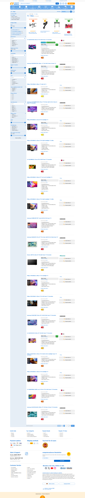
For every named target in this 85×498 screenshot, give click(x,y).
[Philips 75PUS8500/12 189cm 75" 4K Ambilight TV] (33, 283)
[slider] (11, 27)
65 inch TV (61, 434)
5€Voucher (62, 460)
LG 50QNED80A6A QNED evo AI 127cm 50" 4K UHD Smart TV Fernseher (42, 389)
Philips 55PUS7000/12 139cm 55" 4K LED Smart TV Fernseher (40, 296)
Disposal (28, 478)
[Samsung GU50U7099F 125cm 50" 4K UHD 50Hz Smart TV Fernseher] (33, 322)
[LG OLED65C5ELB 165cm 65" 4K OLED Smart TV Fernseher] (33, 47)
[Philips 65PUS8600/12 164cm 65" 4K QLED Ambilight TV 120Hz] (33, 206)
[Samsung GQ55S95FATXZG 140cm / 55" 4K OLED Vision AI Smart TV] (33, 71)
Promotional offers (14, 475)
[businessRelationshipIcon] (61, 3)
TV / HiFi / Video (13, 13)
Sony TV (44, 433)
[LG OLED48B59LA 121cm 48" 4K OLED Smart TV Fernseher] (33, 167)
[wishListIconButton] (66, 3)
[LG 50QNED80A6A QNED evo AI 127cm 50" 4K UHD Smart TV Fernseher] (33, 397)
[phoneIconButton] (26, 453)
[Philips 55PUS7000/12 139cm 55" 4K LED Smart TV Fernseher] (33, 303)
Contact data (29, 476)
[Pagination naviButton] (59, 426)
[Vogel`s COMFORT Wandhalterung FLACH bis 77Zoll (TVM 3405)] (57, 25)
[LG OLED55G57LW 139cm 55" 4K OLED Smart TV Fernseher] (33, 340)
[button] (60, 4)
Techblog (12, 434)
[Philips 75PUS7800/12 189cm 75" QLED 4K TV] (33, 91)
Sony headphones (46, 436)
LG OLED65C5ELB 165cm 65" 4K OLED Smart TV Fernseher (39, 39)
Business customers (14, 476)
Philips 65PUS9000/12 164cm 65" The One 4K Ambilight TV (39, 177)
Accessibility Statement (31, 472)
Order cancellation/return (16, 472)
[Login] (63, 3)
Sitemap (12, 433)
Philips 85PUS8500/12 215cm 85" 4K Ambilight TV (37, 119)
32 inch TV (61, 433)
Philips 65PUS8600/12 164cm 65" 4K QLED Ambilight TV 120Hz (40, 199)
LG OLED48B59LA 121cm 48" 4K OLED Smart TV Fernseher (39, 159)
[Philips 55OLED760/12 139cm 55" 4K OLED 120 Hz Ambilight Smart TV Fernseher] (33, 361)
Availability (13, 471)
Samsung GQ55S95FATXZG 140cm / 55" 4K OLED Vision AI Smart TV (41, 63)
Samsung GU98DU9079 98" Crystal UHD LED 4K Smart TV (39, 218)
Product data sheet (44, 55)
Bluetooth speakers (30, 434)
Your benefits (13, 467)
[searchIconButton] (57, 3)
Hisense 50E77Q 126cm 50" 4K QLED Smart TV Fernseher (39, 254)
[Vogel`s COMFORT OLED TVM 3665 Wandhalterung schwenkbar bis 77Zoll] (33, 25)
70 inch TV (61, 436)
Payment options (14, 468)
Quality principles (30, 474)
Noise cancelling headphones (32, 436)
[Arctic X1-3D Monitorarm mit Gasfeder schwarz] (45, 25)
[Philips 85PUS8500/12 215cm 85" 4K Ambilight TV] (33, 127)
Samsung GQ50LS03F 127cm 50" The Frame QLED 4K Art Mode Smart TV (42, 237)
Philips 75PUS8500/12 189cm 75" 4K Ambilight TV (37, 275)
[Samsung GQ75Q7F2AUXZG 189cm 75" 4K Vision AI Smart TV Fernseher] (33, 414)
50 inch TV (61, 435)
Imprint (28, 467)
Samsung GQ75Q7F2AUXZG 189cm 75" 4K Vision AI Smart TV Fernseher (42, 407)
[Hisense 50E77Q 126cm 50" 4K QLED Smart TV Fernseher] (33, 262)
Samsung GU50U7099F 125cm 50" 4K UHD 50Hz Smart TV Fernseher (41, 315)
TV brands (12, 436)
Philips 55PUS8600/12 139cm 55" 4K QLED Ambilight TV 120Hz (40, 140)
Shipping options (14, 470)
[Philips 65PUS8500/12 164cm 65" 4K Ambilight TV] (33, 379)
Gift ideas (12, 435)
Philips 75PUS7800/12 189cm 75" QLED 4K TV (36, 84)
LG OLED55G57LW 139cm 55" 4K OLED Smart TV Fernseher (39, 333)
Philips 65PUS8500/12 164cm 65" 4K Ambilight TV (37, 371)
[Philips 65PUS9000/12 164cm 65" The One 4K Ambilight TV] (33, 184)
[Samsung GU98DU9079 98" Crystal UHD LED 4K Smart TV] (33, 225)
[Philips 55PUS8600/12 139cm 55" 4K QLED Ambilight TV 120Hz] (33, 148)
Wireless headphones (30, 435)
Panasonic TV (45, 435)
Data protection (30, 470)
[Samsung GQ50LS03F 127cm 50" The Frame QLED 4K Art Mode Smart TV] (33, 244)
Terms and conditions (31, 468)
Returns (12, 474)
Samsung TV (45, 434)
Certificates (29, 475)
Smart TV (28, 433)
